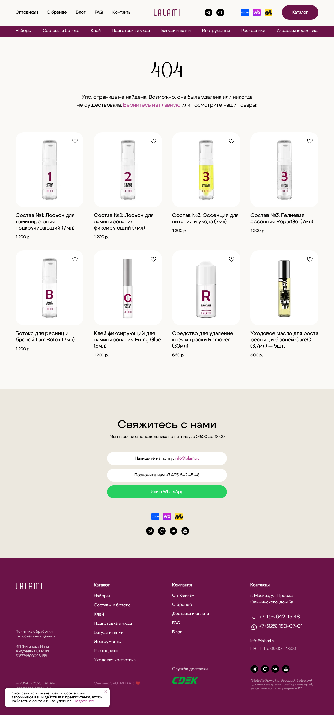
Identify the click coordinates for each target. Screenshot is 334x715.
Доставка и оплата (190, 614)
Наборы (24, 30)
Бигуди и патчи (176, 30)
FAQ (99, 12)
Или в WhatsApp (167, 492)
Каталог (300, 12)
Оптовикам (27, 12)
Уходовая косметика (297, 30)
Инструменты (216, 30)
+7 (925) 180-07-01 (280, 626)
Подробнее (84, 701)
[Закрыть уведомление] (105, 691)
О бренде (57, 12)
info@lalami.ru (187, 458)
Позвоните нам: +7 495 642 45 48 (167, 475)
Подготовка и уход (131, 30)
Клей (96, 30)
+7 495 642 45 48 (279, 616)
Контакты (122, 12)
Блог (81, 12)
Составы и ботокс (61, 30)
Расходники (253, 30)
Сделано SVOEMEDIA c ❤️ (117, 683)
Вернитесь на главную (151, 105)
